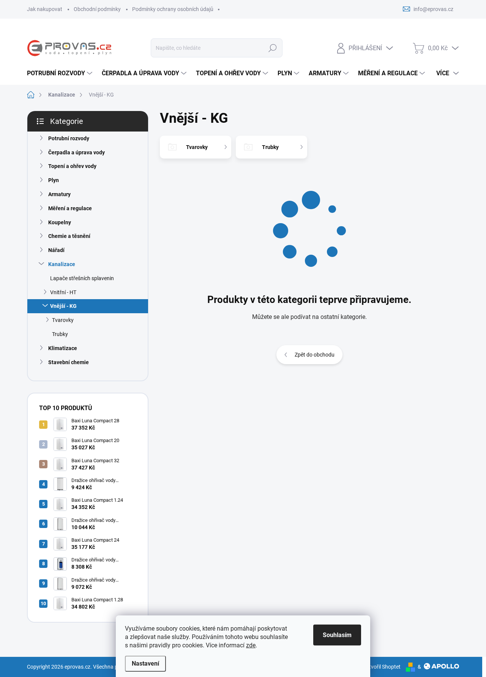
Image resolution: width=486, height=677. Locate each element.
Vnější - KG (63, 306)
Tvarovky (63, 320)
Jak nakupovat (44, 9)
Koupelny (59, 222)
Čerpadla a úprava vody (76, 152)
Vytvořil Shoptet (382, 667)
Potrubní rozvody (68, 138)
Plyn (53, 180)
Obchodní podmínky (97, 9)
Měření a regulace (70, 208)
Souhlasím (337, 635)
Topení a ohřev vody (72, 166)
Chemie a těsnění (69, 236)
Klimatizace (62, 348)
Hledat (273, 48)
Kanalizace (61, 264)
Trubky (60, 334)
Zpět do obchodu (315, 355)
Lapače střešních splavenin (82, 278)
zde (251, 645)
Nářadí (56, 250)
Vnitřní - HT (63, 292)
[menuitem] (60, 73)
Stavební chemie (68, 362)
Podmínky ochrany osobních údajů (172, 9)
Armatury (59, 194)
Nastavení (145, 663)
